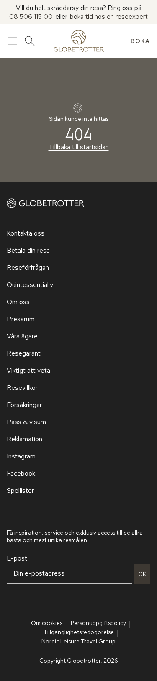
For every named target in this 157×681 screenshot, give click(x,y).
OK (142, 574)
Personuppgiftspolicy (98, 623)
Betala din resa (28, 250)
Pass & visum (26, 421)
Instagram (21, 456)
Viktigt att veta (28, 370)
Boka (140, 41)
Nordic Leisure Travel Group (78, 641)
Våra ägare (22, 336)
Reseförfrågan (28, 267)
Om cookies (46, 623)
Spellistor (20, 490)
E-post (17, 558)
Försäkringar (24, 404)
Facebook (21, 473)
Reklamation (24, 439)
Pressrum (21, 319)
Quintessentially (30, 284)
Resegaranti (24, 353)
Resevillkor (22, 387)
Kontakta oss (25, 233)
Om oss (18, 301)
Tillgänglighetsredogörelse (79, 632)
